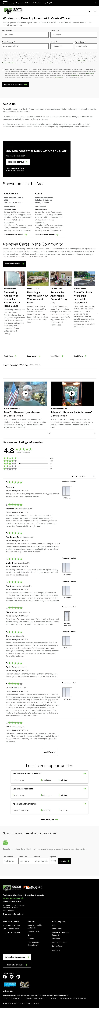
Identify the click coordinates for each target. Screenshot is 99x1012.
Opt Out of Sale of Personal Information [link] (73, 998)
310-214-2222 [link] (8, 910)
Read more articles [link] (12, 263)
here (50, 63)
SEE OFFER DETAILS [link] (16, 162)
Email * (37, 857)
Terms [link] (5, 998)
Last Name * (55, 30)
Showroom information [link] (13, 914)
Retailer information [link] (11, 898)
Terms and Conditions (8, 63)
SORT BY (74, 476)
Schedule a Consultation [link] (15, 957)
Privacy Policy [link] (15, 998)
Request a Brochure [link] (15, 965)
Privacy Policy (82, 61)
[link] (13, 11)
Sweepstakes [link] (57, 946)
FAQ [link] (53, 925)
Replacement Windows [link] (12, 925)
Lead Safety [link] (56, 929)
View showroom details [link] (13, 235)
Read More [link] (8, 356)
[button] (49, 376)
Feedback (56, 950)
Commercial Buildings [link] (12, 932)
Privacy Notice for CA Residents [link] (34, 998)
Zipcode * (54, 857)
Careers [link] (31, 939)
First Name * (7, 30)
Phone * (53, 42)
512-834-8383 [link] (40, 206)
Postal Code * (80, 42)
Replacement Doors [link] (11, 929)
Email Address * (8, 42)
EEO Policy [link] (52, 998)
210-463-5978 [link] (9, 206)
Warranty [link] (56, 939)
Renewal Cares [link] (33, 931)
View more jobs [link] (47, 820)
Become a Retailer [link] (59, 942)
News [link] (30, 935)
